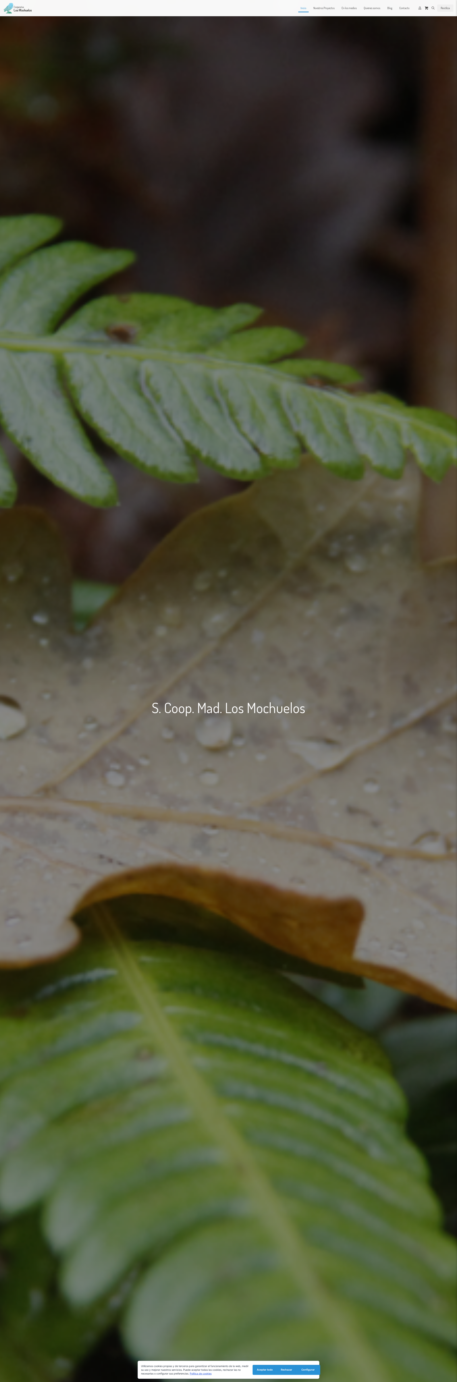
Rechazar (286, 1369)
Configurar (308, 1369)
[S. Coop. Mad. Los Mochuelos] (18, 8)
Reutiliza (445, 8)
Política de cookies (201, 1373)
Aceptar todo (265, 1369)
